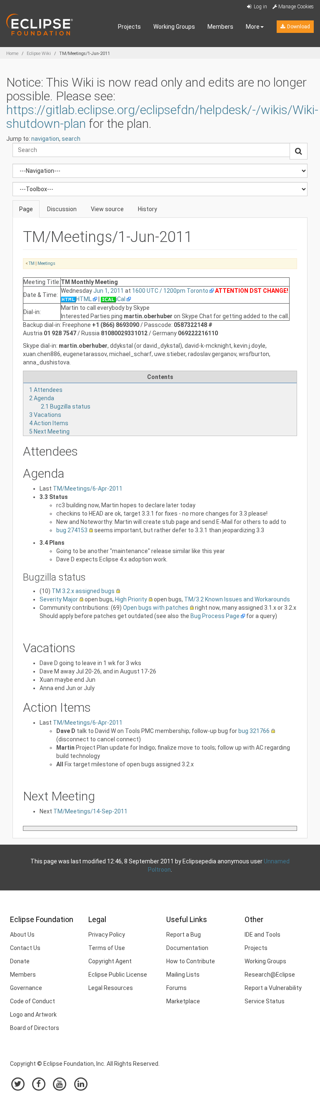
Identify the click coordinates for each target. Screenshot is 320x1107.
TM (32, 263)
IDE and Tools (262, 934)
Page (26, 209)
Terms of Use (106, 948)
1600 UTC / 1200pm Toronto (170, 290)
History (147, 209)
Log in (259, 7)
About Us (22, 934)
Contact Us (25, 948)
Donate (20, 961)
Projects (129, 26)
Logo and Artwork (33, 1014)
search (71, 138)
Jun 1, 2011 (108, 290)
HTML (84, 299)
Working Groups (174, 26)
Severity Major (59, 599)
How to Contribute (190, 961)
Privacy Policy (106, 934)
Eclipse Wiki (39, 53)
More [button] (253, 26)
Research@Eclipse (270, 974)
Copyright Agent (110, 961)
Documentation (187, 948)
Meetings (46, 263)
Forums (176, 988)
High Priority (131, 599)
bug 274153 (72, 530)
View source (107, 209)
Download (298, 27)
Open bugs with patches (155, 607)
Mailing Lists (183, 974)
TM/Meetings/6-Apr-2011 (87, 488)
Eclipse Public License (117, 974)
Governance (26, 988)
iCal (120, 299)
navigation (45, 138)
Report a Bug (183, 934)
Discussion (62, 209)
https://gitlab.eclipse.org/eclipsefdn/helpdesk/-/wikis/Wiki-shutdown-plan (162, 116)
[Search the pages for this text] (299, 151)
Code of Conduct (32, 1001)
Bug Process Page (215, 616)
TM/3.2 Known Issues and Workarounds (237, 599)
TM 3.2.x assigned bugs (83, 591)
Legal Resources (110, 988)
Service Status (265, 1001)
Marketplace (183, 1001)
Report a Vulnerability (273, 988)
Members (220, 26)
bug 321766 (254, 731)
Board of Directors (34, 1028)
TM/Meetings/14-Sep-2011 (90, 811)
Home (12, 53)
